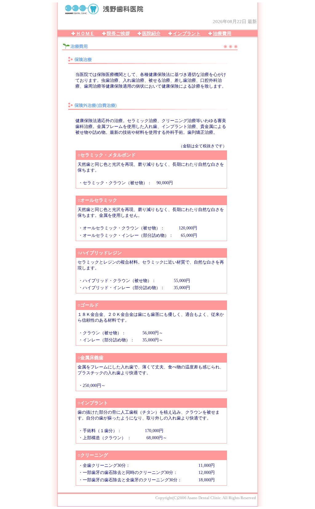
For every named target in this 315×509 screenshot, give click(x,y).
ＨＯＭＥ (85, 33)
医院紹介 (151, 33)
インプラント (187, 33)
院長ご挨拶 (118, 33)
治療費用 (222, 33)
